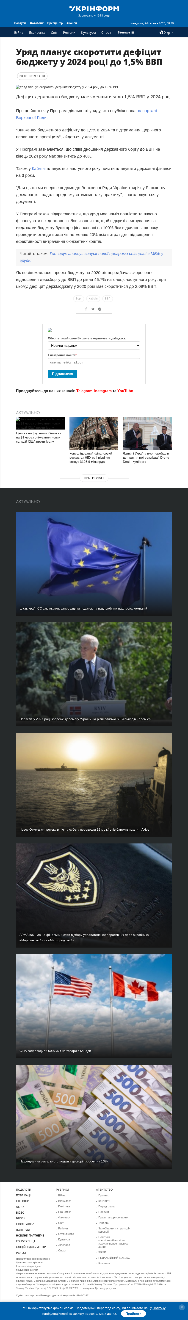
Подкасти (23, 1189)
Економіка (37, 32)
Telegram (84, 391)
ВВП (108, 298)
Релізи (21, 1252)
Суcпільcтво (66, 1234)
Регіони (69, 32)
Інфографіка (25, 1224)
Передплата (106, 1206)
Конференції (25, 1241)
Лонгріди (23, 1229)
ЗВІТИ (102, 1252)
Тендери (103, 1223)
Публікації (23, 1195)
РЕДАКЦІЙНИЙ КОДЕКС (114, 1257)
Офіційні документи (31, 1247)
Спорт (106, 32)
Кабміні (39, 168)
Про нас (103, 1195)
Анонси (71, 23)
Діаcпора (64, 1245)
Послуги (20, 23)
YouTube (125, 391)
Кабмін (93, 298)
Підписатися (62, 374)
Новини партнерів (30, 1235)
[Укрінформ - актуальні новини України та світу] (94, 8)
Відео (20, 1212)
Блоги (20, 1218)
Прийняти (133, 1313)
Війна (19, 32)
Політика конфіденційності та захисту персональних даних (113, 1242)
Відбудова (65, 1201)
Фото (20, 1207)
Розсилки (104, 1263)
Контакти (104, 1201)
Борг (79, 298)
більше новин (94, 478)
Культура (88, 32)
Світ (54, 32)
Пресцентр (55, 23)
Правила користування (113, 1217)
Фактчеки (64, 1217)
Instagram (103, 391)
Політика (64, 1206)
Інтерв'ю (22, 1201)
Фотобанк (37, 23)
